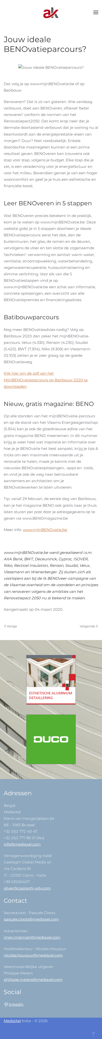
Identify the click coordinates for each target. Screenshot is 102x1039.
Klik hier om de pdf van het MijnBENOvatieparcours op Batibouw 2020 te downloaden (46, 380)
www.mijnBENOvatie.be (45, 529)
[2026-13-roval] (51, 679)
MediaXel (12, 1020)
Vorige (12, 626)
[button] (95, 12)
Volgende (87, 626)
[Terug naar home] (51, 12)
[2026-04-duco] (51, 739)
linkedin (16, 1004)
